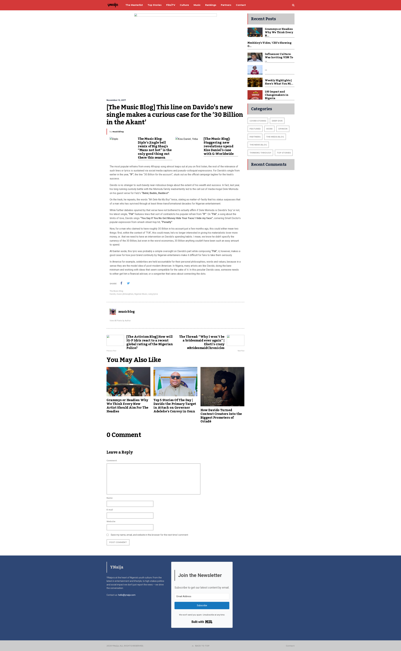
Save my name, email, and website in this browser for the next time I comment (149, 535)
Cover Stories (258, 121)
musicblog (118, 131)
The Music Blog (116, 291)
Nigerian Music (140, 294)
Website (111, 521)
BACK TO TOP (202, 646)
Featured (255, 129)
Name (110, 498)
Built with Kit (202, 622)
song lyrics (153, 294)
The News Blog (258, 145)
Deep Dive (277, 121)
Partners (255, 137)
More (269, 129)
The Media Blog (275, 137)
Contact (290, 646)
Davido (113, 294)
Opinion (282, 129)
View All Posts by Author (120, 321)
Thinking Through (260, 153)
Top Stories (284, 153)
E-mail (110, 510)
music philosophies (125, 294)
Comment (112, 460)
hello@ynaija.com (126, 595)
